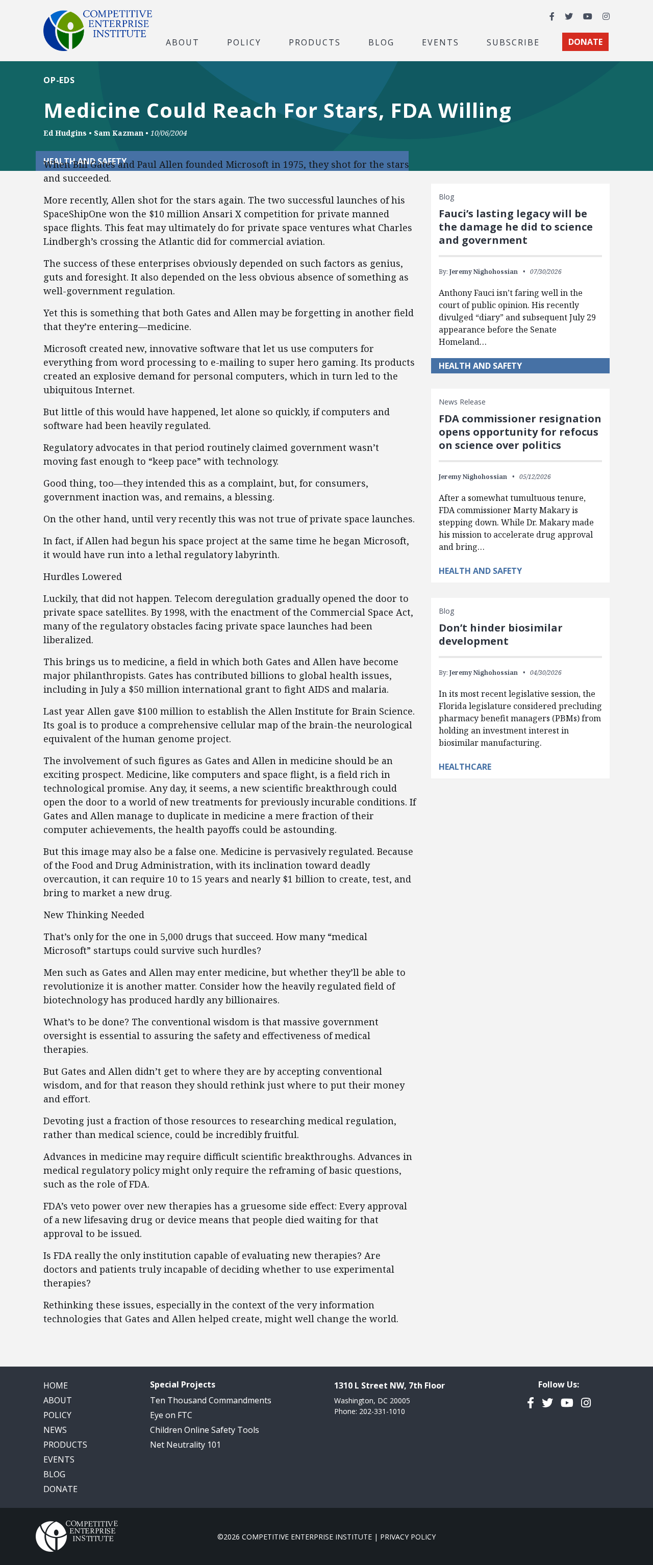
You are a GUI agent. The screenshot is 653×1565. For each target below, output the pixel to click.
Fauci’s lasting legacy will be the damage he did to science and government (516, 227)
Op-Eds (59, 80)
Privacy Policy (408, 1537)
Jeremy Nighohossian (483, 271)
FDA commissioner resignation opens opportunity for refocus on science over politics (520, 432)
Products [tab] (315, 41)
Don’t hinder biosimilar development (501, 634)
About (57, 1400)
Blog (381, 41)
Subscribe (513, 41)
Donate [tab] (585, 41)
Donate (60, 1489)
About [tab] (182, 41)
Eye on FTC (171, 1415)
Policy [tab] (244, 41)
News (55, 1429)
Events (440, 41)
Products (65, 1444)
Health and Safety (480, 365)
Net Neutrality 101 (185, 1444)
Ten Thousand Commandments (210, 1400)
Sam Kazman (118, 133)
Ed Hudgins (65, 133)
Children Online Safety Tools (204, 1429)
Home (55, 1385)
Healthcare (465, 766)
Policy (57, 1415)
